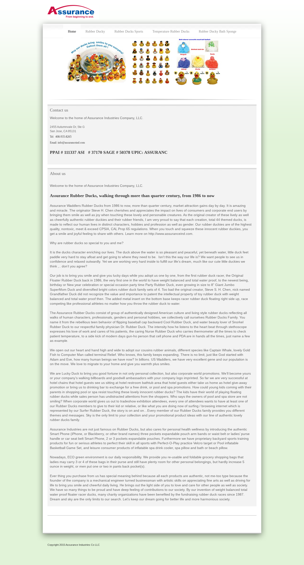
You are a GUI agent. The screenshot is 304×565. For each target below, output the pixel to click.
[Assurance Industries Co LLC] (73, 12)
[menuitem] (72, 31)
